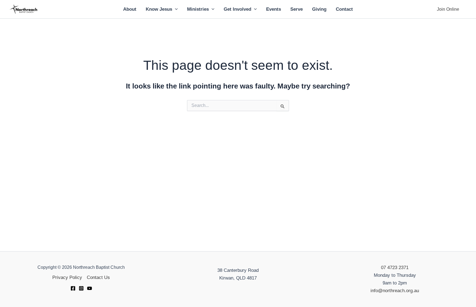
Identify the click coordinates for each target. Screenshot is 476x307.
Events (273, 9)
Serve (296, 9)
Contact (344, 9)
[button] (175, 9)
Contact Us (98, 277)
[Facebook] (73, 288)
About (129, 9)
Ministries (198, 9)
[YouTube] (89, 288)
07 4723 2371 (395, 267)
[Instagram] (81, 288)
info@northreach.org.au (394, 290)
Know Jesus (159, 9)
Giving (319, 9)
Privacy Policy (67, 277)
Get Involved (237, 9)
